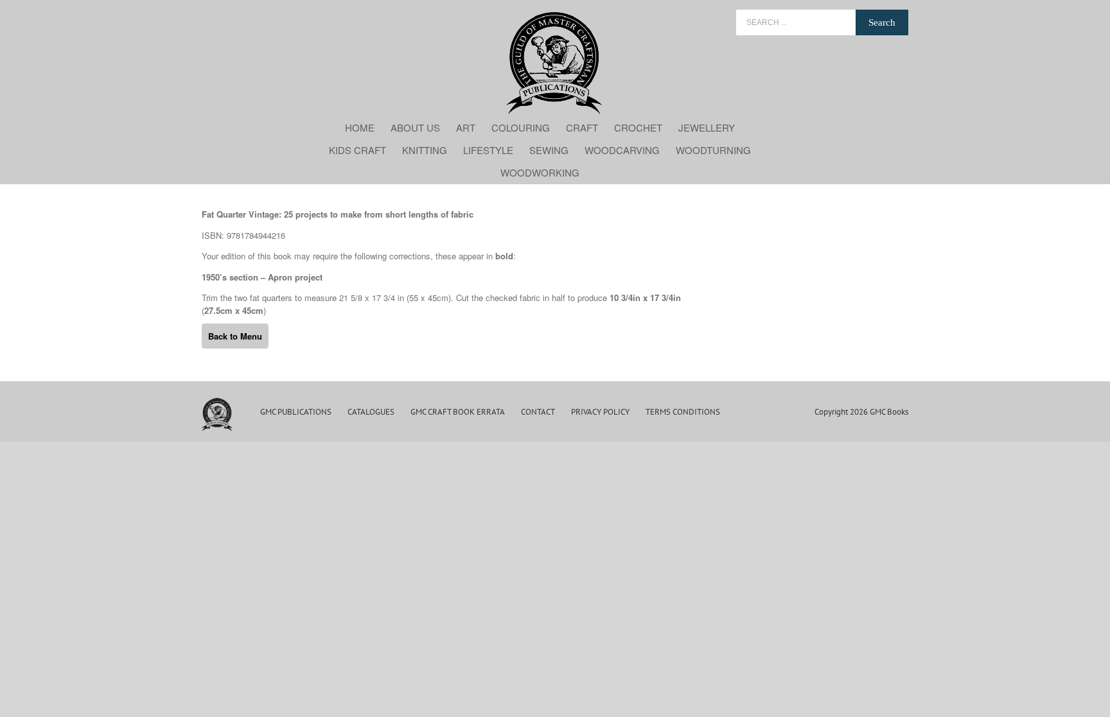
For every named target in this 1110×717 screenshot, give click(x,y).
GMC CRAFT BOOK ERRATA (457, 411)
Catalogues (371, 411)
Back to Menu (235, 336)
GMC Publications (295, 411)
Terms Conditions (683, 411)
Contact (538, 411)
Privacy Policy (600, 411)
